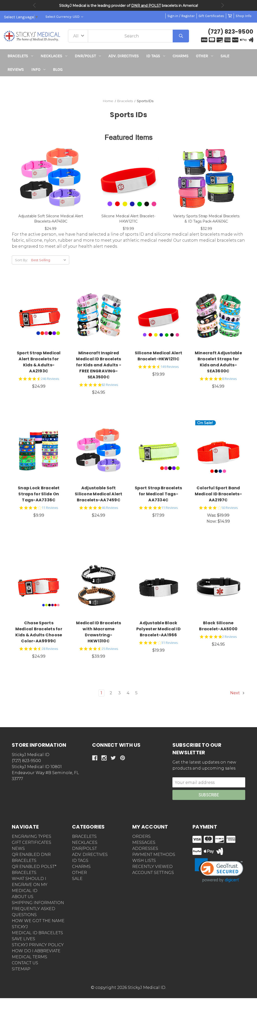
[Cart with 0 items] (230, 16)
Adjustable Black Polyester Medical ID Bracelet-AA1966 (158, 629)
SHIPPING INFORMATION (38, 902)
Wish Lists (144, 860)
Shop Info (243, 16)
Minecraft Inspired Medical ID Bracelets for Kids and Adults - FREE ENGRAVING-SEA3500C (98, 365)
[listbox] (49, 260)
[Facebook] (94, 758)
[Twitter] (113, 758)
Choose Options (41, 315)
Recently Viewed (152, 866)
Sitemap (21, 969)
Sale (225, 55)
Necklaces (51, 55)
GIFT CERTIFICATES (31, 842)
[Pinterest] (122, 758)
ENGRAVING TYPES (31, 836)
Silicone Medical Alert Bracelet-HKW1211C (158, 356)
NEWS (18, 848)
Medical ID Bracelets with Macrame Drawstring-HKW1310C (98, 632)
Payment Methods (153, 854)
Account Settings (153, 872)
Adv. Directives (123, 55)
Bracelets (18, 55)
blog (57, 69)
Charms (180, 55)
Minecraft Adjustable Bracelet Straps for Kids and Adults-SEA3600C (218, 362)
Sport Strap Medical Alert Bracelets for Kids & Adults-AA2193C (39, 362)
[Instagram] (104, 758)
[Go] (181, 36)
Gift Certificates (211, 16)
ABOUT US (22, 896)
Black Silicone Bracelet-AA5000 (218, 626)
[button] (128, 85)
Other (202, 55)
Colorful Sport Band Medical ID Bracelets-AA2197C (218, 494)
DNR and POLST (146, 5)
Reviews (16, 69)
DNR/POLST (85, 55)
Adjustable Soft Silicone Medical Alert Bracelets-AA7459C (98, 494)
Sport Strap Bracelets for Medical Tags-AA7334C (158, 494)
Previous (34, 5)
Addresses (145, 848)
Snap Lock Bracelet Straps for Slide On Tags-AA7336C (39, 494)
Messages (143, 842)
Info (35, 69)
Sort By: (21, 260)
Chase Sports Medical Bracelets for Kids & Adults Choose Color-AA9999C (38, 632)
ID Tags (153, 55)
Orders (141, 836)
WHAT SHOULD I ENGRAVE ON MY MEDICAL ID (29, 884)
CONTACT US (25, 963)
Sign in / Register (181, 16)
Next (222, 5)
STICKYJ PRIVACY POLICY (38, 944)
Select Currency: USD (62, 17)
